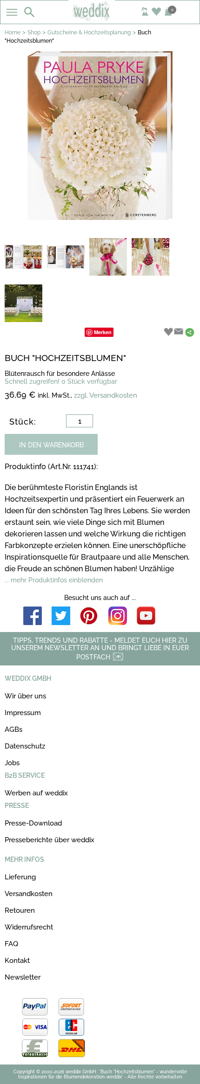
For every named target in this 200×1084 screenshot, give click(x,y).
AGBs (13, 729)
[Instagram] (117, 616)
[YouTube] (146, 616)
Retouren (20, 910)
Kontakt (17, 960)
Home (12, 32)
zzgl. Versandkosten (105, 395)
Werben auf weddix (36, 793)
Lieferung (20, 877)
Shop (33, 32)
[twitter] (61, 616)
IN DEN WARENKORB (51, 445)
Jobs (12, 763)
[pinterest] (89, 616)
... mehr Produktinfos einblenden (54, 580)
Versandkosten (29, 894)
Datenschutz (25, 746)
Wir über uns (25, 696)
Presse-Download (33, 823)
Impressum (23, 713)
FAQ (11, 944)
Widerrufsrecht (29, 927)
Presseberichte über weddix (49, 840)
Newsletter (22, 977)
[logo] (99, 19)
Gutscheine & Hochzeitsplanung (89, 32)
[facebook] (32, 616)
